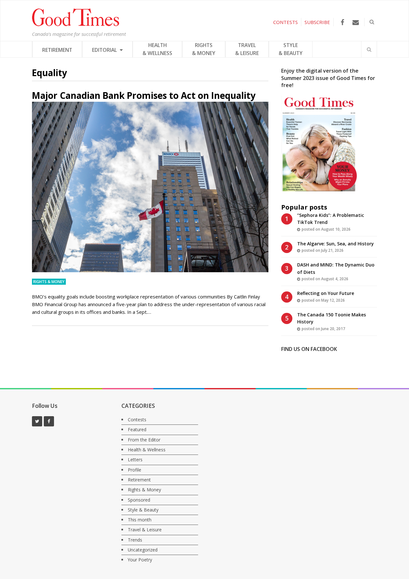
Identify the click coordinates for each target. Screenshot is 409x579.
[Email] (355, 22)
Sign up (313, 309)
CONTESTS (285, 22)
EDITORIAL (105, 49)
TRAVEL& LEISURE (247, 49)
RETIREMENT (57, 49)
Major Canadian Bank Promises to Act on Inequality (144, 95)
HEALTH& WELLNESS (157, 49)
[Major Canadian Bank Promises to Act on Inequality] (150, 187)
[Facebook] (342, 22)
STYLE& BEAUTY (291, 49)
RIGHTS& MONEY (203, 49)
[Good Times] (75, 24)
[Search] (369, 49)
